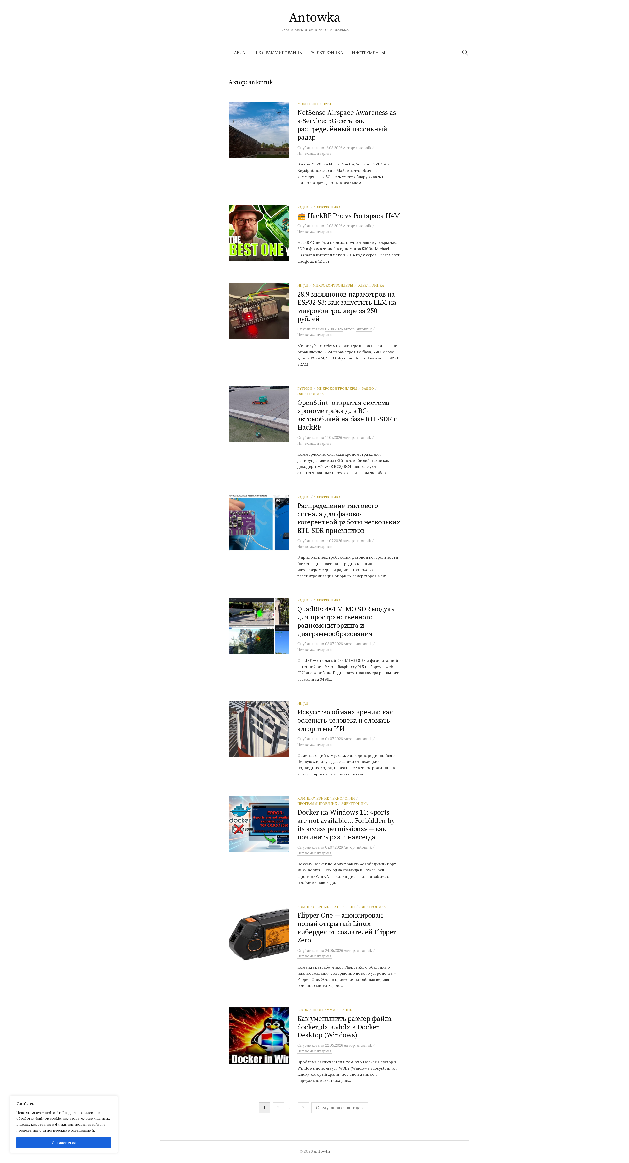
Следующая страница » (340, 1107)
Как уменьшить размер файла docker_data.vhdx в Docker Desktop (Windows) (344, 1027)
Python (304, 388)
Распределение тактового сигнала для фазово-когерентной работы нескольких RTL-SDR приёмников (348, 518)
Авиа (239, 52)
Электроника (327, 52)
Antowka (314, 17)
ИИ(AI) (302, 285)
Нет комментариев (314, 153)
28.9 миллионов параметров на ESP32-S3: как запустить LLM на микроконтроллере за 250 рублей (346, 307)
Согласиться (64, 1142)
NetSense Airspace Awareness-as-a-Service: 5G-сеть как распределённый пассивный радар (347, 125)
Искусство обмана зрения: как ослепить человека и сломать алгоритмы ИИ (345, 720)
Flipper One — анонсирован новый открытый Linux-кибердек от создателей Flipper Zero (346, 928)
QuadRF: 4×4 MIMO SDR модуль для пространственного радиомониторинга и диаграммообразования (345, 621)
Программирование (278, 52)
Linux (302, 1010)
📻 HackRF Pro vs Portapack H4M (348, 216)
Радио (303, 207)
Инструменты (368, 52)
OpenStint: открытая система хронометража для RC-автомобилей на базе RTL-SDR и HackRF (347, 415)
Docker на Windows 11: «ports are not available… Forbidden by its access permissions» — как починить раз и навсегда (346, 825)
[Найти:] (465, 52)
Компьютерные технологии (326, 798)
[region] (64, 1124)
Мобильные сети (314, 104)
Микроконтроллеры (333, 285)
